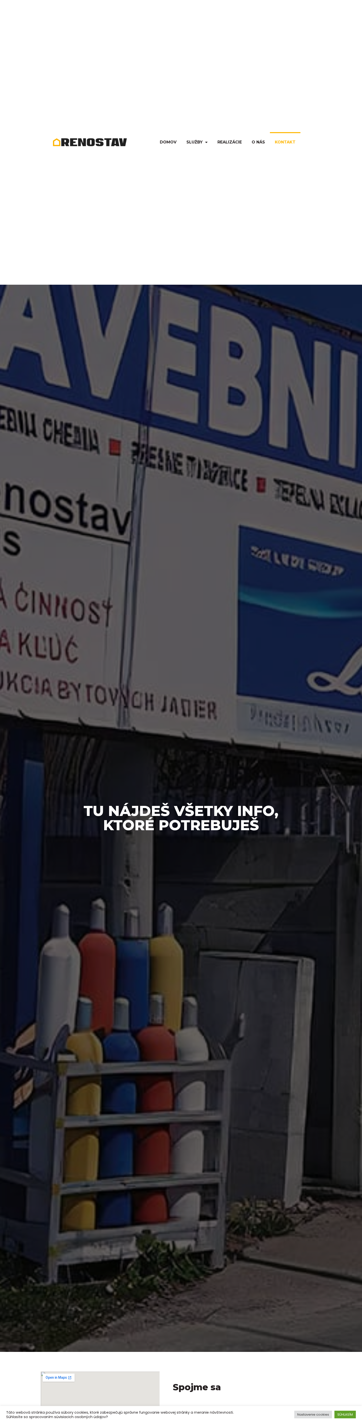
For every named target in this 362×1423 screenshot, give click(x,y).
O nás (258, 142)
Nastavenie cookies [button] (313, 1414)
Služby (194, 142)
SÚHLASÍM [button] (345, 1414)
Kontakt (285, 142)
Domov (168, 142)
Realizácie (229, 142)
